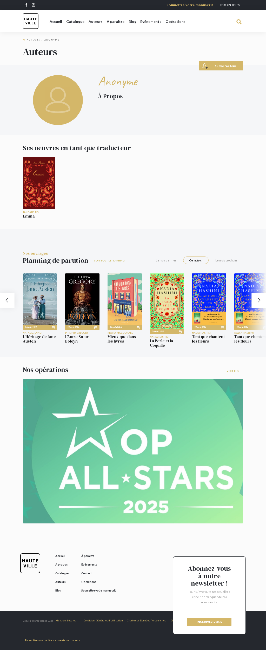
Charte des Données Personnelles (146, 620)
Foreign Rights (230, 5)
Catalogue (75, 21)
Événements (150, 21)
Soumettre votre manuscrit (190, 5)
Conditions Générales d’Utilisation (103, 620)
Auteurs (96, 21)
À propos (61, 564)
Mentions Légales (66, 620)
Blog (132, 21)
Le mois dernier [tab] (166, 260)
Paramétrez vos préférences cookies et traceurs (52, 640)
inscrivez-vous (209, 621)
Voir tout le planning (109, 260)
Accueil (56, 21)
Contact (86, 573)
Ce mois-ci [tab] (195, 260)
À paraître (115, 21)
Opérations (175, 21)
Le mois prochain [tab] (226, 260)
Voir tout (234, 371)
